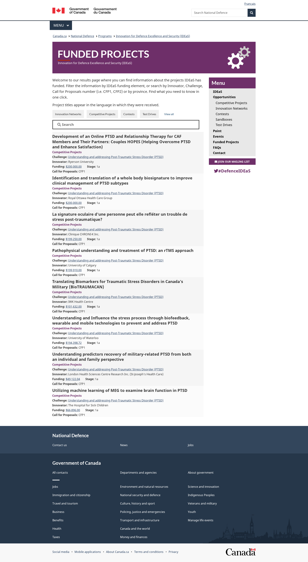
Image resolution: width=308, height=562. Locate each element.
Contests (129, 114)
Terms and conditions (148, 552)
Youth (192, 512)
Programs (105, 36)
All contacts (60, 473)
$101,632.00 (74, 306)
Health (56, 529)
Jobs (191, 445)
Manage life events (200, 520)
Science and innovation (203, 487)
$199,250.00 (74, 239)
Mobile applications (88, 552)
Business (58, 512)
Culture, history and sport (137, 503)
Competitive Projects (102, 114)
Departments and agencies (138, 473)
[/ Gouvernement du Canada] (84, 11)
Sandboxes (224, 119)
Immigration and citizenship (71, 495)
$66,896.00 (73, 410)
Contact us (59, 445)
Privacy (173, 552)
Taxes (56, 537)
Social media (60, 552)
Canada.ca (60, 36)
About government (201, 473)
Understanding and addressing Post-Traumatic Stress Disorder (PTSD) (115, 157)
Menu (59, 25)
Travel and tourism (65, 503)
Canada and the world (135, 529)
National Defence (82, 36)
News (124, 445)
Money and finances (133, 537)
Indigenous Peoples (201, 495)
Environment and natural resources (144, 487)
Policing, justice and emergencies (142, 512)
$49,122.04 (73, 379)
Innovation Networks (68, 114)
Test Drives (149, 114)
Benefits (57, 520)
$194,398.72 (74, 343)
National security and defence (140, 495)
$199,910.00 (74, 270)
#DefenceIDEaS (234, 171)
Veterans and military (202, 503)
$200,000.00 (74, 167)
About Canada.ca (117, 552)
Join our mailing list (233, 161)
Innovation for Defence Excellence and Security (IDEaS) (153, 36)
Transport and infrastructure (139, 520)
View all (169, 114)
